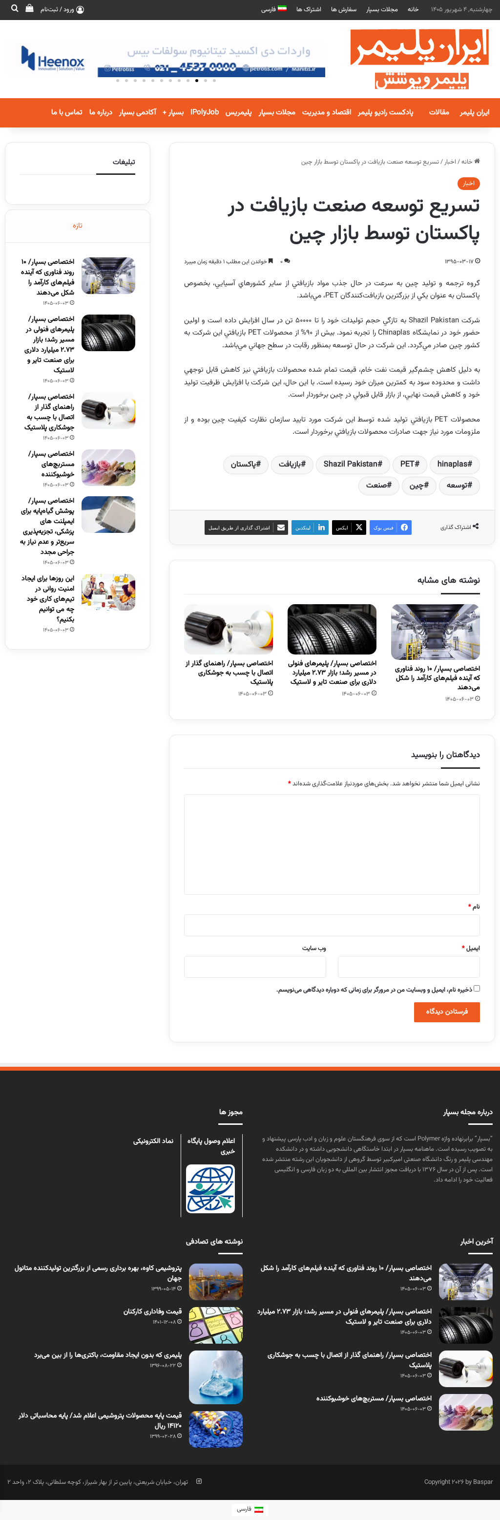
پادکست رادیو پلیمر (386, 112)
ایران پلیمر (474, 112)
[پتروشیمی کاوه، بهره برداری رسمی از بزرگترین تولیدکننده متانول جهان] (216, 1282)
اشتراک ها (308, 10)
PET (407, 465)
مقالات (439, 112)
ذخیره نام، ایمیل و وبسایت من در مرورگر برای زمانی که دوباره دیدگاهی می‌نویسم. (374, 990)
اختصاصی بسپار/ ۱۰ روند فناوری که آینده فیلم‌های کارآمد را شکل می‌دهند (437, 678)
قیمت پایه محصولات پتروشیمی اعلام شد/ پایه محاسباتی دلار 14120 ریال (100, 1421)
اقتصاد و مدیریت (326, 112)
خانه (413, 10)
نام (474, 907)
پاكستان (243, 465)
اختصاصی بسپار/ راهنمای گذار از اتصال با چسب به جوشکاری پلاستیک (229, 673)
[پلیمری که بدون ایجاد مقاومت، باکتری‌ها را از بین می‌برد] (216, 1377)
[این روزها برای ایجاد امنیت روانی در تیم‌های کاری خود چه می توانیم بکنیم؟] (108, 592)
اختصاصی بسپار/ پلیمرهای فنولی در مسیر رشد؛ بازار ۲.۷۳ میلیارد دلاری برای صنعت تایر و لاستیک (332, 673)
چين (417, 486)
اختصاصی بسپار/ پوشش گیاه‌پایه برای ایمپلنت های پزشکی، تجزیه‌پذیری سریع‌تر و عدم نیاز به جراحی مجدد (47, 527)
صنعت (376, 486)
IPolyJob (204, 112)
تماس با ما (67, 112)
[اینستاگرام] (199, 1481)
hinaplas (452, 465)
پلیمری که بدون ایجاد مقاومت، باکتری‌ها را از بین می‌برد (108, 1355)
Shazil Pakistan (350, 465)
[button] (214, 80)
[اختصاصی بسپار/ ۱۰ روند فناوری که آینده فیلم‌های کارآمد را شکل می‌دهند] (435, 632)
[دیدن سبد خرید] (29, 10)
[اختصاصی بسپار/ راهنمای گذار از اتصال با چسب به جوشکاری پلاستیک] (228, 629)
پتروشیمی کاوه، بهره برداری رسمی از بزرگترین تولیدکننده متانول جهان (98, 1273)
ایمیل (471, 948)
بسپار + (173, 112)
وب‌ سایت (314, 948)
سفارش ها (343, 10)
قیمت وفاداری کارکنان (153, 1312)
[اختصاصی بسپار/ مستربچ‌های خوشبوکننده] (108, 467)
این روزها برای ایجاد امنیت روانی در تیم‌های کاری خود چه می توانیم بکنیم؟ (47, 599)
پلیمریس (239, 112)
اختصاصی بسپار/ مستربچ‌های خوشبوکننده (51, 464)
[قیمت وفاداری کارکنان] (216, 1325)
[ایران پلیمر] (407, 59)
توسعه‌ (457, 486)
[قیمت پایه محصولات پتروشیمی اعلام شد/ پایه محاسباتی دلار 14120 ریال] (216, 1429)
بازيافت (290, 465)
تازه (78, 226)
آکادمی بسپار (137, 112)
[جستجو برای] (14, 10)
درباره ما (100, 112)
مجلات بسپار (382, 10)
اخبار (450, 162)
